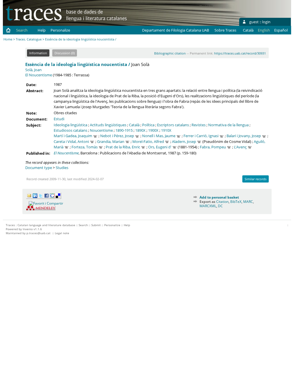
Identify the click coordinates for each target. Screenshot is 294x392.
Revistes (199, 124)
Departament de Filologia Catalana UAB (175, 30)
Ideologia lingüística (70, 124)
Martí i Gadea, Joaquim (73, 135)
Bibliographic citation (170, 53)
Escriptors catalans (173, 124)
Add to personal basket (219, 197)
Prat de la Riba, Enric (123, 147)
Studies (62, 167)
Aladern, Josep (184, 141)
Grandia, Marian (110, 141)
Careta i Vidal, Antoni (71, 141)
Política (148, 124)
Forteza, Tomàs (84, 147)
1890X (140, 130)
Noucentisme (101, 130)
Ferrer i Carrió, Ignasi (200, 135)
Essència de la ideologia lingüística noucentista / (77, 64)
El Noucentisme (38, 74)
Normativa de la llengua (228, 124)
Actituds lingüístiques (108, 124)
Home (7, 39)
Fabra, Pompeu (213, 147)
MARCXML (208, 206)
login (266, 21)
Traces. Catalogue (29, 39)
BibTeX (235, 201)
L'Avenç (240, 147)
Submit (96, 225)
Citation (222, 201)
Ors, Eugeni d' (159, 147)
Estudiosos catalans (70, 130)
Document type (38, 167)
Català (248, 30)
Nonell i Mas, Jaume (158, 135)
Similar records (255, 179)
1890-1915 (124, 130)
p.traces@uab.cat (38, 233)
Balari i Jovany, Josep (244, 135)
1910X (166, 130)
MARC (248, 201)
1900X (153, 130)
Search (22, 30)
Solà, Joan (33, 69)
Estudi (59, 118)
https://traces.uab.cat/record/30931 (240, 53)
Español (281, 30)
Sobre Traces (225, 30)
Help (42, 30)
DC (220, 206)
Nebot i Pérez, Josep (117, 135)
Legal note (62, 233)
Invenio (28, 229)
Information (38, 53)
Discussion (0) (65, 53)
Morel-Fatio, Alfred (148, 141)
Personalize (60, 30)
